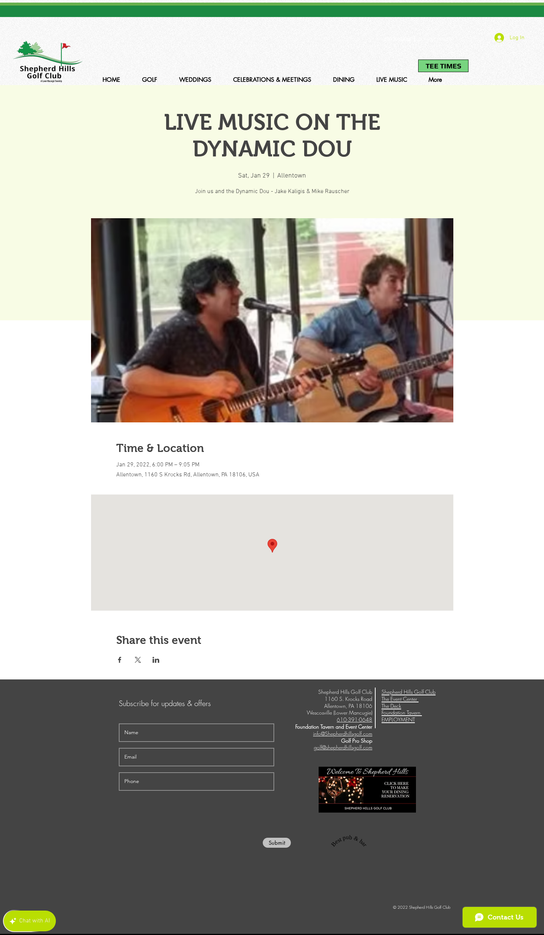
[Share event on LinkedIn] (155, 660)
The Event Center (400, 698)
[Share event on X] (137, 660)
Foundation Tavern (402, 712)
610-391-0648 (397, 39)
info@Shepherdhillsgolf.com (342, 733)
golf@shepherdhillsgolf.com (343, 747)
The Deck (391, 705)
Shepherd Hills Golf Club (409, 691)
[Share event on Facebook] (119, 660)
